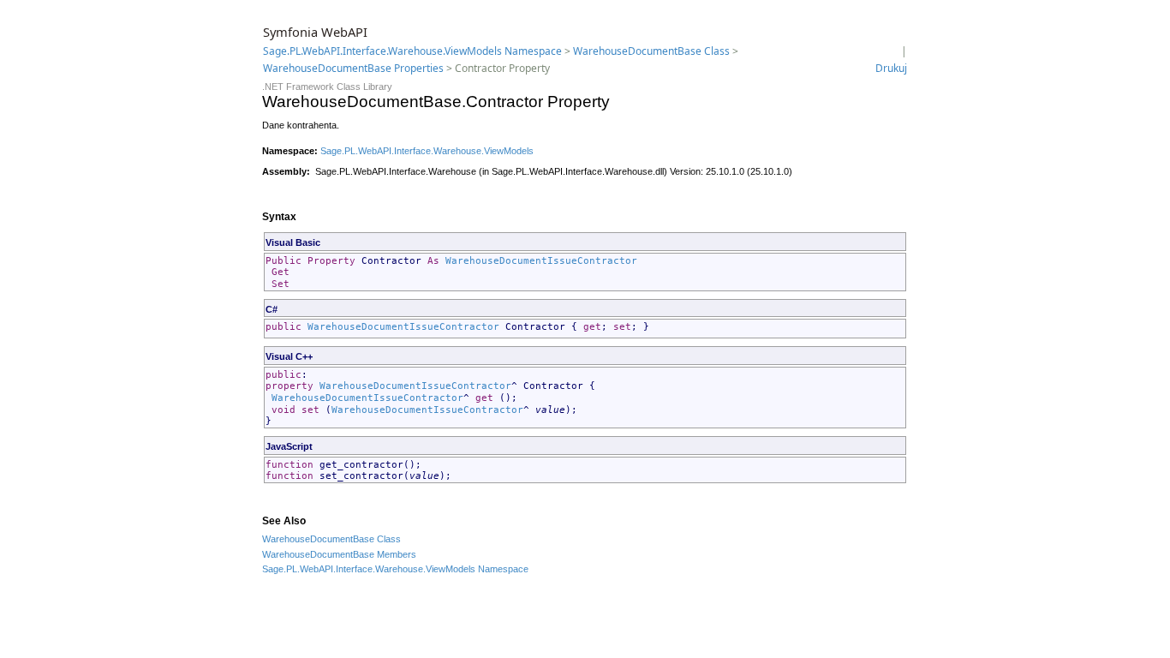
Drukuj (891, 68)
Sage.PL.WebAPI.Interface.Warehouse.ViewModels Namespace (412, 51)
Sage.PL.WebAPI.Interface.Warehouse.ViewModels (427, 151)
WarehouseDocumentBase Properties (353, 68)
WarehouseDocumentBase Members (339, 554)
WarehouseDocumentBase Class (651, 51)
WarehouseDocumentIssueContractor (541, 260)
